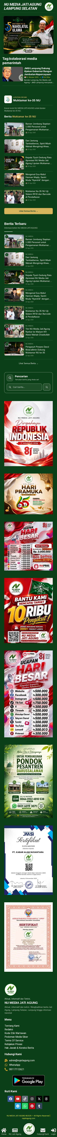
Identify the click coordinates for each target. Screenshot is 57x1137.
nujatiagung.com (28, 1118)
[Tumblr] (39, 1106)
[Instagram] (32, 1099)
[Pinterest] (32, 1106)
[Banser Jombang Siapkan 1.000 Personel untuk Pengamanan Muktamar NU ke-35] (14, 129)
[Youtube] (18, 1099)
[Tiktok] (25, 1099)
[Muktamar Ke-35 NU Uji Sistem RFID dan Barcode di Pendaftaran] (14, 197)
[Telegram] (18, 1106)
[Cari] (46, 387)
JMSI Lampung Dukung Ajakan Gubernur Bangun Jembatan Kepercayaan (38, 71)
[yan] (28, 35)
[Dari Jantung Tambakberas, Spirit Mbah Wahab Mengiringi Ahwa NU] (14, 146)
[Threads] (46, 1099)
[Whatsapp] (25, 1106)
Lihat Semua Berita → (28, 211)
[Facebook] (11, 1099)
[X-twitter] (39, 1099)
